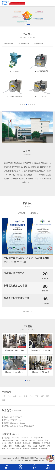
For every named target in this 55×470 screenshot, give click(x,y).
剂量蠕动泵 (38, 43)
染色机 (4, 446)
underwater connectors (10, 440)
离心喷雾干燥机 (44, 446)
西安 (48, 396)
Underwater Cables (37, 438)
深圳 (36, 396)
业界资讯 (34, 213)
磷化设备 (26, 449)
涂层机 (17, 446)
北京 (26, 396)
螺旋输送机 (43, 449)
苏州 (9, 396)
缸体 (46, 440)
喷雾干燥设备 (32, 446)
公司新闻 (21, 213)
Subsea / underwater (27, 440)
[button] (25, 24)
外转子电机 (46, 443)
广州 (31, 396)
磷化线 (4, 443)
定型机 (23, 446)
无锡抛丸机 (27, 443)
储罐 (3, 449)
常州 (20, 396)
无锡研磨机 (36, 443)
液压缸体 (40, 440)
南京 (14, 396)
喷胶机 (10, 443)
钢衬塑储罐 (11, 449)
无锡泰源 (18, 443)
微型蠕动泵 (8, 43)
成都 (4, 400)
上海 (4, 396)
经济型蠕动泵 (24, 43)
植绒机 (10, 446)
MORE (26, 311)
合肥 (42, 396)
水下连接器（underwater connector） (15, 438)
